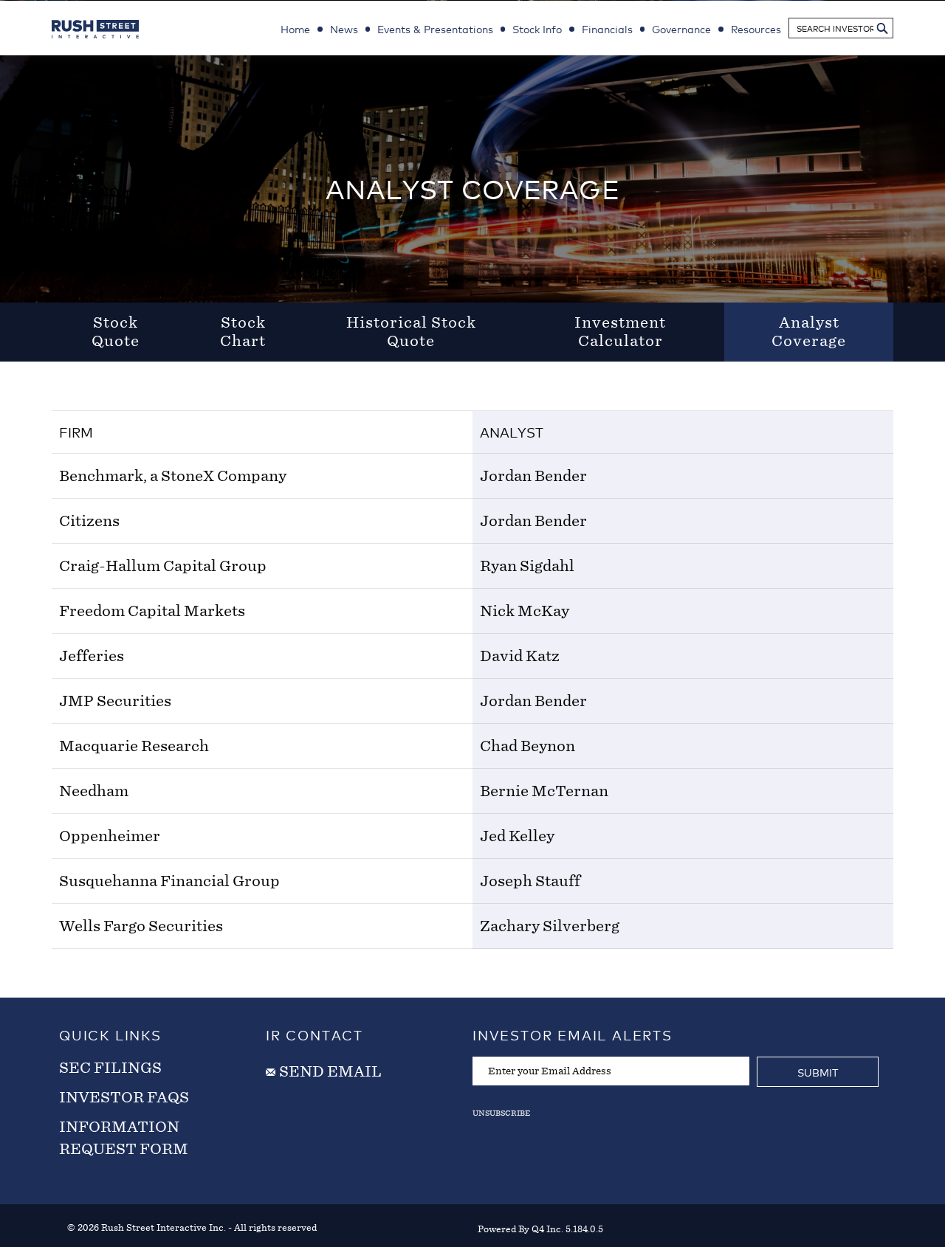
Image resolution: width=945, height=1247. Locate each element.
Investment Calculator (620, 332)
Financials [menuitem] (607, 28)
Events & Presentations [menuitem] (435, 28)
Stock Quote (116, 332)
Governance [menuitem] (681, 28)
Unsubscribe (501, 1112)
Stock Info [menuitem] (537, 28)
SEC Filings (110, 1068)
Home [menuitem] (295, 28)
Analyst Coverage (809, 332)
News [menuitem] (344, 28)
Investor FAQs (124, 1097)
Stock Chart (243, 332)
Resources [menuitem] (756, 28)
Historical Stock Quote (411, 332)
